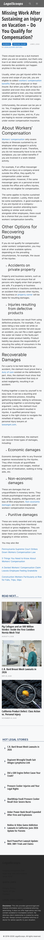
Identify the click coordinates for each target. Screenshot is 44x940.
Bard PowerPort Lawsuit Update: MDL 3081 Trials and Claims (22, 842)
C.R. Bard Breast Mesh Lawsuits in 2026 (19, 670)
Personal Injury (19, 44)
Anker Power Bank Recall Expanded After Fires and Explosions (24, 813)
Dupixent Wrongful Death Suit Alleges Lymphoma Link (21, 761)
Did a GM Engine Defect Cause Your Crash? (23, 774)
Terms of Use (9, 891)
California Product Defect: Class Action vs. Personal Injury (21, 713)
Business (6, 44)
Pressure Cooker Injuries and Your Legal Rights (23, 787)
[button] (30, 3)
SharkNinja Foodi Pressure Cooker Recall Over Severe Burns (23, 800)
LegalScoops (13, 3)
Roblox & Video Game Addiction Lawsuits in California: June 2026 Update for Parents (22, 827)
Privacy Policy (9, 888)
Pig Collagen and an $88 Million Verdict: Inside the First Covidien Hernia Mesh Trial (18, 629)
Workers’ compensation (13, 139)
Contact (6, 894)
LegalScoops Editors (13, 47)
